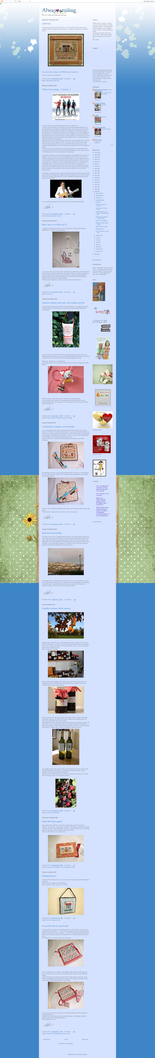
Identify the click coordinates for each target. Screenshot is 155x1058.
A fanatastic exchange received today (58, 426)
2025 (96, 155)
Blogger (85, 1054)
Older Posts (85, 1039)
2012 (96, 184)
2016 (96, 175)
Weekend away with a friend (53, 216)
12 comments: (68, 599)
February (98, 249)
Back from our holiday (52, 533)
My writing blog (97, 260)
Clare (58, 228)
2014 (96, 180)
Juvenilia (104, 104)
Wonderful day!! (49, 876)
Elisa (49, 438)
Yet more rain (98, 141)
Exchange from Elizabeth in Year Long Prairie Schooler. (60, 867)
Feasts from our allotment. (53, 812)
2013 (96, 182)
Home (66, 1039)
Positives (104, 117)
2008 (96, 254)
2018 (96, 171)
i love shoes (49, 294)
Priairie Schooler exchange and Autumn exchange (59, 418)
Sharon (61, 306)
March (98, 246)
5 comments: (67, 524)
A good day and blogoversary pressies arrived (58, 1033)
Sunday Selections (106, 129)
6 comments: (67, 416)
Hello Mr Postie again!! (52, 821)
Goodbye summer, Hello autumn (56, 608)
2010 (96, 189)
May (97, 242)
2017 (96, 173)
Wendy (44, 361)
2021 (96, 164)
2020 (96, 166)
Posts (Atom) (69, 1043)
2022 (96, 161)
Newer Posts (46, 1039)
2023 (96, 159)
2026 (96, 152)
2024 (96, 157)
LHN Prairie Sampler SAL (52, 80)
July (97, 237)
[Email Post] (73, 78)
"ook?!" (97, 115)
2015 (96, 177)
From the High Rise (100, 127)
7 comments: (67, 214)
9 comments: (67, 78)
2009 (96, 191)
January (98, 251)
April (97, 244)
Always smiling (59, 10)
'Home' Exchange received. (53, 920)
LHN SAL (46, 23)
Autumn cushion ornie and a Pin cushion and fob (63, 303)
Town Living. (98, 139)
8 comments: (67, 810)
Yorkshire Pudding (100, 103)
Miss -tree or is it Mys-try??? (54, 224)
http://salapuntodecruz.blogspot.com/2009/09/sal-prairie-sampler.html (60, 72)
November (99, 195)
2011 (96, 186)
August (98, 235)
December (99, 193)
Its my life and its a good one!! (55, 926)
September (99, 200)
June (97, 240)
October (98, 198)
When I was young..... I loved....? (56, 89)
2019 (96, 168)
